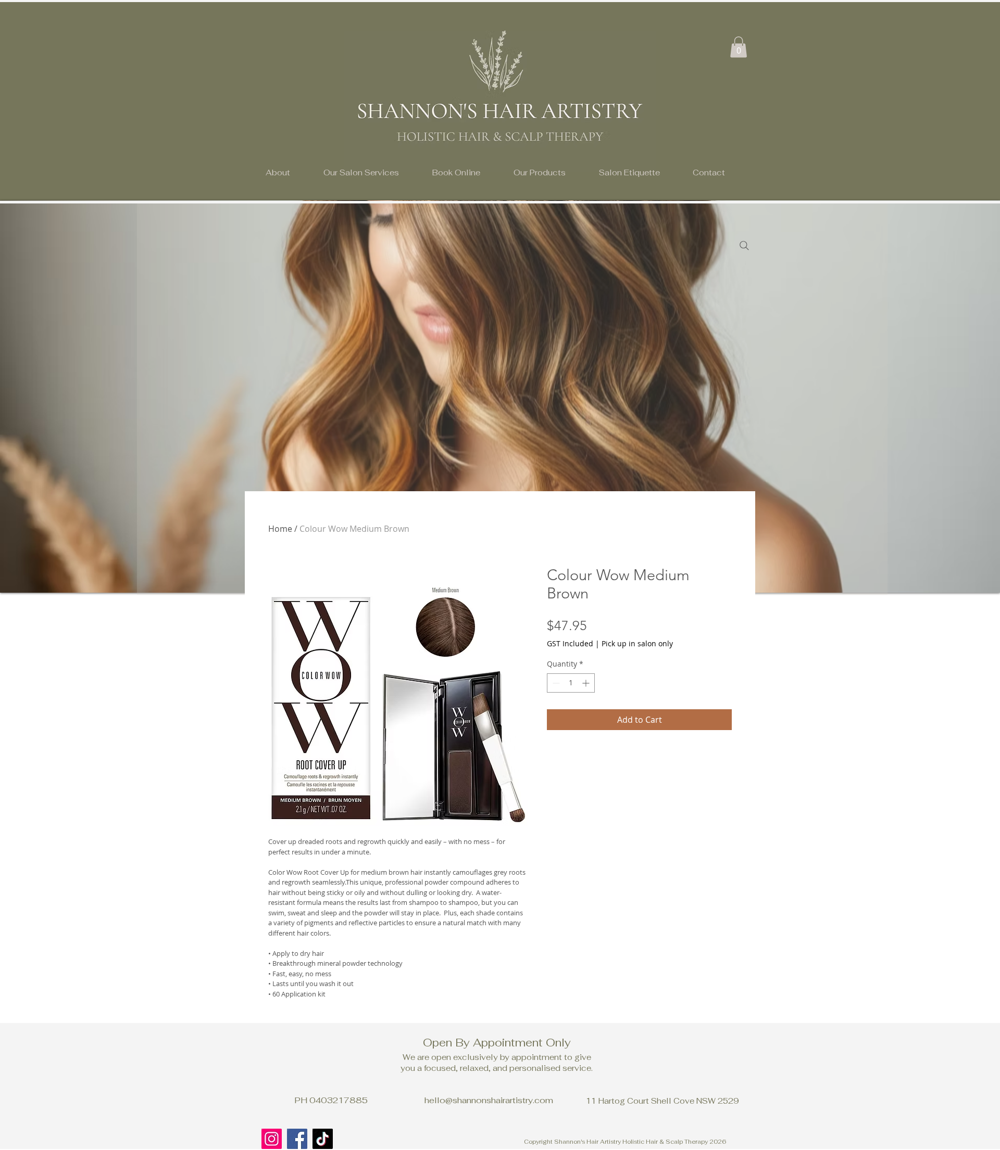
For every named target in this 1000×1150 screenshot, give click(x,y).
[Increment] (586, 683)
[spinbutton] (570, 683)
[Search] (744, 246)
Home (280, 528)
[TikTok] (322, 1139)
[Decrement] (554, 683)
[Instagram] (271, 1139)
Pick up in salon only (637, 643)
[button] (361, 172)
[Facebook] (297, 1139)
